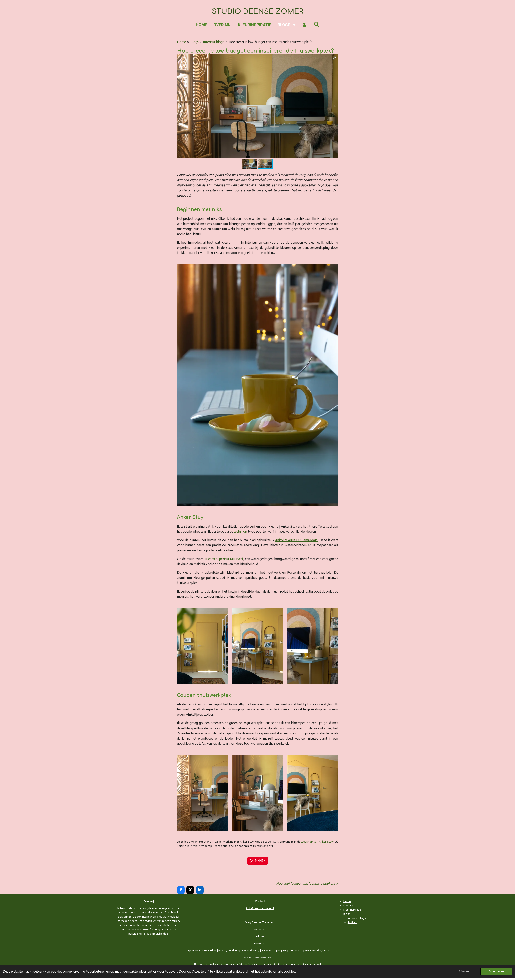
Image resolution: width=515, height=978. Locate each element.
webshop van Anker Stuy (317, 841)
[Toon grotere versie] (202, 646)
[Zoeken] (316, 24)
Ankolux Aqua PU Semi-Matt (296, 540)
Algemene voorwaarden (201, 950)
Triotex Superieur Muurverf (223, 559)
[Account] (304, 25)
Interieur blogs (213, 42)
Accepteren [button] (496, 971)
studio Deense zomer (257, 11)
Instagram (260, 929)
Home (181, 42)
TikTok (260, 936)
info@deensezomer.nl (260, 908)
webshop (240, 531)
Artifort (352, 922)
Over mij (348, 905)
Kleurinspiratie (352, 909)
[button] (334, 58)
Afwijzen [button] (464, 971)
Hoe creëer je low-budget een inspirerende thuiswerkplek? (270, 42)
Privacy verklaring (229, 950)
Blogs (195, 42)
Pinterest (260, 943)
